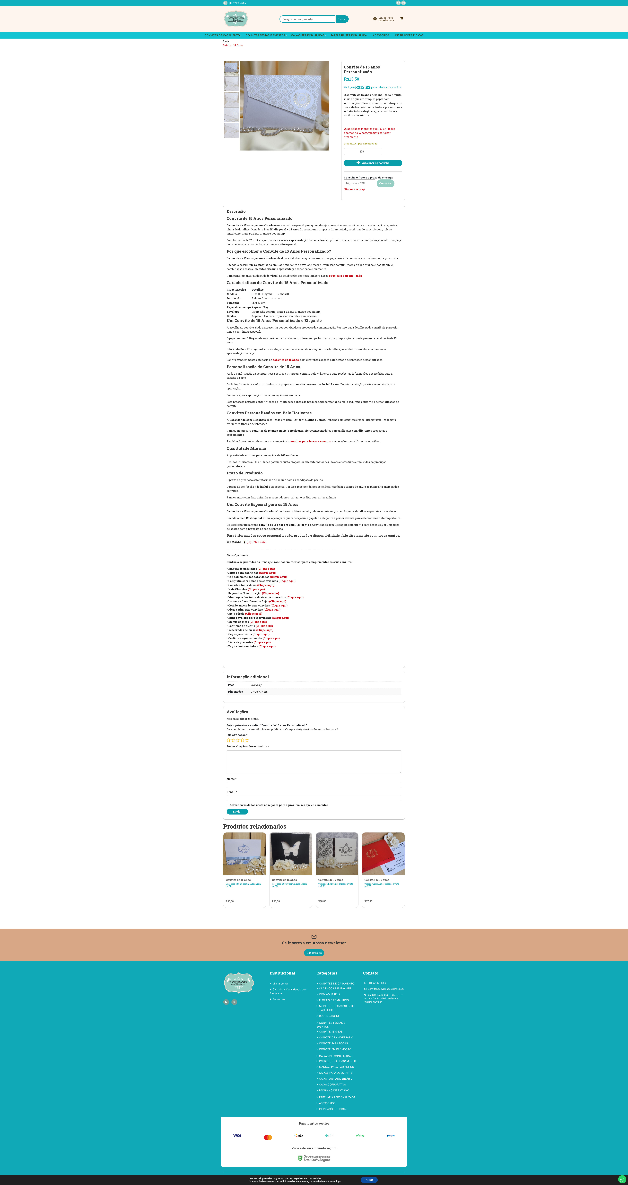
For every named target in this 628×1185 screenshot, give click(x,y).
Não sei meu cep (354, 189)
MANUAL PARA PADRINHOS (336, 1066)
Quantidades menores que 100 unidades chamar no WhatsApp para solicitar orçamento (369, 133)
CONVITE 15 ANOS (330, 1031)
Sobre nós (278, 999)
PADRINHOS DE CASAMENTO (337, 1061)
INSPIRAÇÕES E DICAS (409, 35)
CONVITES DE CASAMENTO (222, 35)
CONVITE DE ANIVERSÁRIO (336, 1037)
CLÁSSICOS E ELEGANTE (335, 988)
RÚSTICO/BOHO (329, 1015)
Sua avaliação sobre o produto (248, 746)
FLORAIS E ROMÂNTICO (334, 1000)
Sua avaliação (237, 735)
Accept (369, 1179)
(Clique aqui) (266, 568)
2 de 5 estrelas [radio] (233, 740)
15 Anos (238, 45)
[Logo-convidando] (236, 19)
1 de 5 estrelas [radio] (229, 740)
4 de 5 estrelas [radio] (242, 740)
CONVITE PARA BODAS (333, 1043)
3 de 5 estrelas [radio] (238, 740)
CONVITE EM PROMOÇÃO (335, 1049)
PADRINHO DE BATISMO (334, 1090)
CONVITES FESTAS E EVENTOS (265, 35)
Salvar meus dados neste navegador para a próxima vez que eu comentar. (279, 805)
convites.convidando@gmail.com (384, 988)
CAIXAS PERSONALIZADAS (307, 35)
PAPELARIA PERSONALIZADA (349, 35)
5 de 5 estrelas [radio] (247, 740)
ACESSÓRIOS (381, 35)
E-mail (232, 792)
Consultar (385, 183)
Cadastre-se (314, 952)
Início (227, 45)
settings (336, 1181)
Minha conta (280, 983)
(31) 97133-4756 (237, 3)
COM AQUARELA (329, 994)
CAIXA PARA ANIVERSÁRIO (335, 1078)
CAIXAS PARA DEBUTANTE (336, 1072)
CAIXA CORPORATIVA (332, 1084)
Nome (231, 779)
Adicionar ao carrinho (376, 163)
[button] (384, 19)
